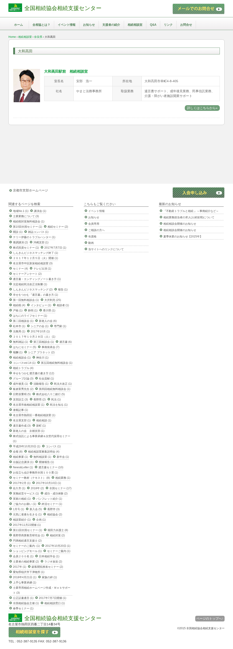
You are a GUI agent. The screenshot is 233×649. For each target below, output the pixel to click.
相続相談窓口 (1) (54, 603)
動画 (91, 242)
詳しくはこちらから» (202, 108)
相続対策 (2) (57, 535)
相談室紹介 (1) (22, 519)
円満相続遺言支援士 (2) (27, 540)
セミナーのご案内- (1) (26, 545)
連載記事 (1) (20, 410)
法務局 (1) (19, 331)
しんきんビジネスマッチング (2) (33, 289)
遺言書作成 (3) (22, 425)
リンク (168, 24)
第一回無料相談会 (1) (26, 300)
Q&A (153, 24)
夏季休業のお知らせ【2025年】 (183, 236)
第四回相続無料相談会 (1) (54, 389)
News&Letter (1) (23, 467)
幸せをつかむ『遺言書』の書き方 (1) (35, 294)
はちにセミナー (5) (24, 347)
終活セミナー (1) (52, 504)
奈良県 (38, 36)
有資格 (92, 236)
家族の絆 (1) (49, 577)
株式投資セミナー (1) (26, 247)
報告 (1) (63, 289)
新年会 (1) (63, 456)
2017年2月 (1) (21, 483)
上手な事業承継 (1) (24, 582)
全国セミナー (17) (60, 488)
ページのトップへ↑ (209, 618)
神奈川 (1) (42, 357)
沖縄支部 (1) (40, 242)
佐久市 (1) (19, 488)
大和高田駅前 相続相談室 (66, 71)
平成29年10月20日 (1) (26, 446)
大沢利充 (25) (52, 300)
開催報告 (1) (46, 462)
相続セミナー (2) (58, 226)
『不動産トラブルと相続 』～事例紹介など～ (191, 211)
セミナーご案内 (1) (58, 551)
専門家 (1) (60, 326)
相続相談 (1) (43, 420)
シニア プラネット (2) (41, 352)
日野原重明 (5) (22, 394)
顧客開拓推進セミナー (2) (47, 566)
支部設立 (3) (20, 399)
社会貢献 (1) (46, 378)
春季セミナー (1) (23, 608)
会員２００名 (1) (23, 556)
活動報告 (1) (40, 383)
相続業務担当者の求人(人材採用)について (188, 217)
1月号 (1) (18, 509)
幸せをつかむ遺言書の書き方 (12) (33, 373)
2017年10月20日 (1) (57, 545)
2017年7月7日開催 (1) (52, 598)
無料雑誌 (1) (20, 342)
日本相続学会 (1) (49, 556)
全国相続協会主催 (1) (26, 603)
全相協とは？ (41, 24)
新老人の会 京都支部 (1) (28, 431)
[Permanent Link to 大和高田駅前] (26, 101)
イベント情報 (67, 24)
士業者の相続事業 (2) (26, 561)
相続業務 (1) (62, 477)
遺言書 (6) (65, 342)
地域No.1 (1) (20, 211)
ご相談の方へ (96, 230)
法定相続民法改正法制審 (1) (30, 284)
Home (12, 36)
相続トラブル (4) (23, 368)
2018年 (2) (37, 488)
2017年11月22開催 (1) (27, 525)
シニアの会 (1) (39, 326)
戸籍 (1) (18, 310)
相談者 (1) (63, 305)
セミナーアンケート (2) (27, 273)
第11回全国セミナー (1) (27, 530)
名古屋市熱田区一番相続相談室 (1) (34, 415)
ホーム (18, 24)
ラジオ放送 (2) (53, 561)
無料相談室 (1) (42, 456)
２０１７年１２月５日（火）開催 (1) (35, 258)
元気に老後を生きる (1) (27, 514)
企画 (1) (41, 519)
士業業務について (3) (26, 216)
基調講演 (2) (20, 242)
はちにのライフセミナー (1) (30, 315)
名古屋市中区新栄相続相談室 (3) (33, 263)
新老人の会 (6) (48, 321)
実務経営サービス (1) (26, 493)
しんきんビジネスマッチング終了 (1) (35, 253)
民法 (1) (56, 399)
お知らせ (89, 24)
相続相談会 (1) (22, 357)
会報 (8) (18, 451)
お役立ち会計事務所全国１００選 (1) (35, 472)
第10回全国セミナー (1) (27, 226)
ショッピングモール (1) (27, 551)
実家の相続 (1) (22, 498)
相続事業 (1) (20, 456)
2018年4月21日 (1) (24, 577)
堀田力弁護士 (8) (58, 530)
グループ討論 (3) (23, 378)
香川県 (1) (49, 310)
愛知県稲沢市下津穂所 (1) (28, 572)
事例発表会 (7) (50, 347)
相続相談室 (135, 24)
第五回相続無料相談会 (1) (56, 362)
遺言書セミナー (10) (50, 467)
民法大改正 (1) (63, 383)
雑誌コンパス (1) (38, 232)
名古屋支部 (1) (22, 420)
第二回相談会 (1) (23, 321)
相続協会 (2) (54, 514)
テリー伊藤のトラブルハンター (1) (34, 237)
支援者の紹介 (111, 24)
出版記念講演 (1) (23, 462)
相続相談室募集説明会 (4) (43, 451)
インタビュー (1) (41, 305)
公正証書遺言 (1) (23, 598)
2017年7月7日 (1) (55, 247)
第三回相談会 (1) (43, 342)
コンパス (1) (53, 446)
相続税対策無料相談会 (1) (28, 221)
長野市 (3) (53, 509)
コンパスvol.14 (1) (24, 362)
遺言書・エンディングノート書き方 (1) (37, 279)
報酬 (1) (18, 352)
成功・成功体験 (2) (56, 493)
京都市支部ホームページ (30, 190)
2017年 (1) (19, 566)
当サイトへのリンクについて (106, 249)
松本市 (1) (19, 326)
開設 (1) (18, 232)
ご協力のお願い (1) (24, 504)
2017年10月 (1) (40, 331)
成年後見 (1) (20, 383)
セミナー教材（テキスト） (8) (31, 477)
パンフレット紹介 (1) (49, 498)
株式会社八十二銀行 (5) (50, 394)
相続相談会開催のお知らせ (179, 223)
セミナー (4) (20, 268)
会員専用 (93, 223)
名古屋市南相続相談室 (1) (28, 404)
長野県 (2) (39, 399)
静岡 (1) (33, 310)
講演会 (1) (40, 211)
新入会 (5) (36, 509)
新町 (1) (41, 425)
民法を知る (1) (59, 404)
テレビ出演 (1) (42, 268)
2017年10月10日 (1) (48, 483)
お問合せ (186, 24)
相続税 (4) (19, 305)
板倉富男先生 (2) (23, 389)
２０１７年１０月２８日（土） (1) (34, 336)
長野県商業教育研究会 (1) (28, 535)
